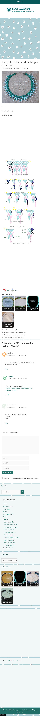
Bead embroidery (9, 522)
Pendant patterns (9, 545)
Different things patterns (11, 537)
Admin (10, 376)
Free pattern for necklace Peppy (14, 335)
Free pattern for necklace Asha (14, 337)
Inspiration (7, 509)
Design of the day (8, 514)
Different (5, 517)
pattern (23, 332)
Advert (5, 504)
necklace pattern (15, 332)
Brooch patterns (9, 535)
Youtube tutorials (8, 548)
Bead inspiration (8, 506)
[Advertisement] (20, 38)
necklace (6, 332)
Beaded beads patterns (11, 524)
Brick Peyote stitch (9, 532)
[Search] (22, 492)
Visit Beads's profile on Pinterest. (13, 661)
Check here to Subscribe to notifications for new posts (20, 478)
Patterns (19, 330)
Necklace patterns (10, 330)
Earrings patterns (9, 540)
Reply (6, 369)
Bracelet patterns (9, 530)
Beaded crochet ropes (10, 527)
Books (5, 511)
